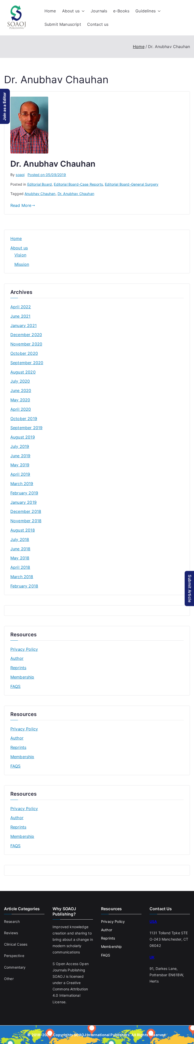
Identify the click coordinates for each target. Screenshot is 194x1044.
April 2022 (20, 306)
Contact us (98, 24)
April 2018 (20, 567)
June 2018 (20, 548)
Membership (22, 677)
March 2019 (21, 483)
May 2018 (19, 557)
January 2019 (23, 502)
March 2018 (21, 576)
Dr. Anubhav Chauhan (52, 164)
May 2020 (20, 399)
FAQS (15, 686)
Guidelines (145, 10)
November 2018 (25, 520)
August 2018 (22, 530)
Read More (20, 205)
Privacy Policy (24, 649)
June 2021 (20, 316)
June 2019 (20, 455)
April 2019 (20, 474)
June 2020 (20, 390)
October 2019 (23, 418)
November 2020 (26, 343)
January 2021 (23, 325)
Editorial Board (39, 184)
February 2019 (24, 492)
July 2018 (19, 539)
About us (71, 10)
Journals (99, 10)
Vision (20, 254)
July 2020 (20, 381)
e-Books (121, 10)
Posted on (47, 174)
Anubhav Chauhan (40, 193)
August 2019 (22, 437)
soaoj (20, 174)
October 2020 (24, 353)
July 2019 (19, 446)
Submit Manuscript (62, 24)
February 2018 (24, 586)
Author (16, 658)
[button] (82, 11)
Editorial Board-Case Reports (78, 184)
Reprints (18, 667)
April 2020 (20, 409)
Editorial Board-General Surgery (131, 184)
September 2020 (26, 362)
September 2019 (26, 427)
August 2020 (23, 372)
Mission (21, 264)
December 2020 (26, 334)
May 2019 (19, 464)
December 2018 (25, 511)
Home (50, 10)
